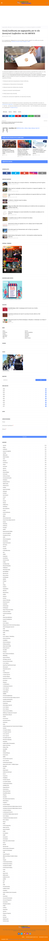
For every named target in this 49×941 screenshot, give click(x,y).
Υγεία (4, 337)
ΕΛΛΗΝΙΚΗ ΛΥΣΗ (24, 785)
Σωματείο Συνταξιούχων (24, 850)
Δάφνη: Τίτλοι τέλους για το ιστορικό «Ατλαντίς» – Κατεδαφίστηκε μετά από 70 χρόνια (26, 182)
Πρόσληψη (24, 506)
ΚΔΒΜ (24, 835)
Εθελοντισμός (24, 483)
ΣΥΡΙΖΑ (24, 514)
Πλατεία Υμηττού (24, 602)
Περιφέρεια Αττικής (24, 535)
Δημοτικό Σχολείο (24, 829)
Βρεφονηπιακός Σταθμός (24, 531)
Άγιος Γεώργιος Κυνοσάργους (24, 653)
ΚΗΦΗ (24, 768)
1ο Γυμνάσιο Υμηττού (24, 731)
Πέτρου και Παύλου (24, 611)
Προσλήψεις (5, 335)
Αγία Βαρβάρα (24, 571)
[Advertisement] (24, 15)
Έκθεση (24, 594)
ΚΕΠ (24, 615)
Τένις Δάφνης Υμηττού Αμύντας (24, 798)
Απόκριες (24, 596)
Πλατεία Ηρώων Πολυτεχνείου (24, 848)
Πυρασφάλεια (24, 588)
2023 (24, 394)
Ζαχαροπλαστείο (24, 787)
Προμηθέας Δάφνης (24, 793)
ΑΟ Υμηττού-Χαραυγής (24, 739)
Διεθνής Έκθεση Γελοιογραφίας (24, 743)
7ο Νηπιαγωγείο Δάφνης (24, 783)
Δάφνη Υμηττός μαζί (24, 645)
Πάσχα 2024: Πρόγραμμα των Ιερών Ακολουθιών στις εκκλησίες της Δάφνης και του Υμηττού (26, 212)
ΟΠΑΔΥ (24, 561)
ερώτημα (24, 917)
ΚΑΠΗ (24, 537)
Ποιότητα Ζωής (24, 560)
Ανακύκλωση (24, 540)
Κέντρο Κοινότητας (24, 638)
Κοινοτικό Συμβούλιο (24, 533)
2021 (24, 398)
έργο (24, 670)
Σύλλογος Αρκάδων (24, 644)
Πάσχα (24, 584)
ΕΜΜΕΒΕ (24, 693)
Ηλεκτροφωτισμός (24, 569)
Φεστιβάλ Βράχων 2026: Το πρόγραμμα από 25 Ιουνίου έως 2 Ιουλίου (23, 308)
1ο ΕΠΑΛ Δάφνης (24, 684)
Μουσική (24, 590)
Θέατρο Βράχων (24, 472)
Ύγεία (24, 871)
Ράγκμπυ (24, 794)
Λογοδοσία (24, 603)
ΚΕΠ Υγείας (24, 544)
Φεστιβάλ (24, 649)
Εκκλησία (26, 336)
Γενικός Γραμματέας (24, 825)
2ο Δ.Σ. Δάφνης (24, 623)
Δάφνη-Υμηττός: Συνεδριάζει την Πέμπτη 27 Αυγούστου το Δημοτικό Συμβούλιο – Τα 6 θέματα (26, 189)
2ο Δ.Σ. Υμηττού (24, 735)
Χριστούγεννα (24, 495)
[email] (42, 173)
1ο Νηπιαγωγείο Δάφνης (24, 861)
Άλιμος (24, 821)
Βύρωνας (24, 470)
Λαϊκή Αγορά (24, 838)
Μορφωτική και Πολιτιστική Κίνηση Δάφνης (24, 624)
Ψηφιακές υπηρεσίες (24, 913)
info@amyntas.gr (13, 107)
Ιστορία (24, 500)
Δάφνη (4, 330)
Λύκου (24, 842)
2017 (24, 406)
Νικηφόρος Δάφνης (24, 903)
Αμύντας (10, 111)
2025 (24, 390)
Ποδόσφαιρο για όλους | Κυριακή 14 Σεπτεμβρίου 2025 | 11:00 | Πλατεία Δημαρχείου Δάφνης (39, 151)
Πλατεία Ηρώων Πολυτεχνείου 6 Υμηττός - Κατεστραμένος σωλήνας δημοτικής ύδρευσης (25, 236)
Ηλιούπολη (24, 523)
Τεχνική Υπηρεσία (24, 854)
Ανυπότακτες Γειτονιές (24, 678)
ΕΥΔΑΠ (24, 831)
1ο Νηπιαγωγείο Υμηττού (24, 686)
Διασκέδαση (24, 558)
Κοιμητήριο (24, 896)
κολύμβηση (24, 777)
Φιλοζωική (24, 525)
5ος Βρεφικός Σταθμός (24, 865)
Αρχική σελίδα (4, 27)
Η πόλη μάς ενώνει (24, 550)
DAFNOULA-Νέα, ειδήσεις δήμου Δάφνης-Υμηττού (27, 128)
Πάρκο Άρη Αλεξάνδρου (24, 617)
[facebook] (7, 173)
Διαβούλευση (24, 691)
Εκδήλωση (24, 449)
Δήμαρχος (24, 491)
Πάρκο (24, 464)
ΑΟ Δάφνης (24, 479)
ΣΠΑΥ (24, 628)
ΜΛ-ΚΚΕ (24, 844)
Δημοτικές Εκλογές (24, 489)
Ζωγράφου (24, 890)
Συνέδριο (24, 907)
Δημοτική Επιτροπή (24, 542)
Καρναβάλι (24, 749)
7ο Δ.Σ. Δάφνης (24, 689)
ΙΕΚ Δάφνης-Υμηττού (24, 659)
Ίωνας (24, 869)
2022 (24, 396)
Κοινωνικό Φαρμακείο (24, 899)
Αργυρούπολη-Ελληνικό (24, 714)
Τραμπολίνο (24, 909)
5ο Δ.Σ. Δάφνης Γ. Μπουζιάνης (24, 636)
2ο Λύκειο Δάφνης (24, 804)
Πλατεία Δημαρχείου (24, 539)
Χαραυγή (24, 621)
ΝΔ (24, 582)
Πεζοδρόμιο (24, 567)
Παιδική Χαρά (24, 605)
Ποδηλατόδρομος (24, 752)
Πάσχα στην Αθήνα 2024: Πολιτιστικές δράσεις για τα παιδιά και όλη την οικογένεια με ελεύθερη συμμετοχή (26, 206)
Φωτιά (24, 773)
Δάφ (24, 880)
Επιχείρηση (24, 556)
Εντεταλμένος (24, 833)
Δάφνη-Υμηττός (24, 827)
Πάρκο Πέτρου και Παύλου (24, 609)
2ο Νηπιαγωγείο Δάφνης (24, 863)
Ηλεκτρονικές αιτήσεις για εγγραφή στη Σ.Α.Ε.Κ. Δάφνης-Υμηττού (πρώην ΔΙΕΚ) (25, 223)
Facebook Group (19, 41)
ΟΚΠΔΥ (24, 529)
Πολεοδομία (24, 703)
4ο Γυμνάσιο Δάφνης (24, 781)
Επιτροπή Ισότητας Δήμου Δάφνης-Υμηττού (24, 697)
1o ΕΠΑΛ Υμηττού (24, 672)
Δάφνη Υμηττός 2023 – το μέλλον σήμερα (24, 764)
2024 (24, 392)
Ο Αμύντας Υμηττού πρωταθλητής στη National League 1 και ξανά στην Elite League (8, 151)
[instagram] (33, 173)
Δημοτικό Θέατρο (24, 657)
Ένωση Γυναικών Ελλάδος (24, 710)
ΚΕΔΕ (24, 894)
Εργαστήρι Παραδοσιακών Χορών (24, 665)
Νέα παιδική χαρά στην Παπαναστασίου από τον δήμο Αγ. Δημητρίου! (23, 229)
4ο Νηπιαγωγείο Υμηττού (24, 812)
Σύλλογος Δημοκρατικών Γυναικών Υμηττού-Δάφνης (24, 726)
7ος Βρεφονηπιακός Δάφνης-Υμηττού (24, 817)
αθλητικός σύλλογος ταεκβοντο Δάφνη (24, 856)
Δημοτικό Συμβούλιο (29, 332)
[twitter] (15, 173)
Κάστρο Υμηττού (24, 647)
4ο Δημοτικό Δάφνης (24, 810)
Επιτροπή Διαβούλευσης (24, 695)
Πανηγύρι (24, 527)
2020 (24, 400)
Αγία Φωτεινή (24, 573)
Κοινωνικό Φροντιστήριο (24, 661)
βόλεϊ (24, 857)
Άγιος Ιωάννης (24, 575)
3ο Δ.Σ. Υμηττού (24, 760)
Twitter (28, 41)
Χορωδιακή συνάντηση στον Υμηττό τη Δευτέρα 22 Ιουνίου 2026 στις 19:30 (24, 313)
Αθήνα (24, 516)
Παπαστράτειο (24, 789)
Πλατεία (24, 546)
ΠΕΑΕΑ (24, 905)
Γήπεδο (24, 716)
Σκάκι (24, 724)
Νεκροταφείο (24, 770)
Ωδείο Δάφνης (24, 800)
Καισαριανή (24, 836)
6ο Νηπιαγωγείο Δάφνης (24, 867)
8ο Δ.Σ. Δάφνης (24, 819)
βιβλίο (24, 756)
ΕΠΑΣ (24, 884)
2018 (24, 404)
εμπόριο (24, 728)
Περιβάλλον (24, 640)
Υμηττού (24, 911)
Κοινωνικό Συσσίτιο (24, 720)
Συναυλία (24, 548)
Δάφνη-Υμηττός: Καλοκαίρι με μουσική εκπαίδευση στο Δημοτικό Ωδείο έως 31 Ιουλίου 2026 (27, 195)
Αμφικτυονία (24, 873)
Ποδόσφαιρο (24, 607)
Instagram (25, 41)
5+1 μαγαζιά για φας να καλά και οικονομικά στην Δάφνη (20, 217)
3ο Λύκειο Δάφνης (24, 676)
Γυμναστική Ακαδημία (24, 613)
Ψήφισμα (24, 682)
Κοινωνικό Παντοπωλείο (24, 898)
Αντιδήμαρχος (24, 577)
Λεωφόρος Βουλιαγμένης (24, 699)
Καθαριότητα (24, 504)
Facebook (13, 41)
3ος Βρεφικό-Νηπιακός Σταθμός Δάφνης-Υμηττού (24, 808)
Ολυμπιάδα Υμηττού (24, 668)
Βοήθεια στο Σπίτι (24, 877)
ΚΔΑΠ (24, 632)
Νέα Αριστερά (24, 846)
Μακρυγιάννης (24, 592)
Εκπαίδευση (5, 332)
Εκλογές (4, 333)
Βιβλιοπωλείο (24, 875)
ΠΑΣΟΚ (24, 554)
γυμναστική (24, 775)
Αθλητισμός (10, 27)
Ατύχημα (24, 581)
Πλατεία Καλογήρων (24, 642)
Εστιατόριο (24, 680)
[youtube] (24, 173)
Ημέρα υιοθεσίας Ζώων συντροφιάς (24, 892)
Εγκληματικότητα (24, 481)
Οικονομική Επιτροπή (24, 477)
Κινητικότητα (24, 718)
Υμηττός (19, 111)
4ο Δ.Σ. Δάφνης (24, 707)
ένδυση (24, 915)
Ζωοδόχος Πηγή (24, 563)
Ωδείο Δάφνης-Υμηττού (24, 705)
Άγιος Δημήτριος (24, 508)
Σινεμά (24, 510)
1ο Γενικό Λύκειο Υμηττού (24, 758)
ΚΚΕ (24, 552)
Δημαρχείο (24, 741)
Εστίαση (24, 598)
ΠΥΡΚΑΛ (24, 453)
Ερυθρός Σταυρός (24, 888)
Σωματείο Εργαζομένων (24, 619)
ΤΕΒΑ (24, 852)
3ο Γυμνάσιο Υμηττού (24, 737)
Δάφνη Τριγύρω (28, 337)
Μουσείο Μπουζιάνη (24, 565)
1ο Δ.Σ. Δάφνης (24, 663)
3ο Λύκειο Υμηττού (24, 779)
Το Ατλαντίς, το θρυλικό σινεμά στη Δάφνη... (17, 200)
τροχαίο (24, 859)
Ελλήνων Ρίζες (24, 747)
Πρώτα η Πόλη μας (24, 600)
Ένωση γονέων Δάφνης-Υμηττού (24, 519)
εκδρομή (24, 651)
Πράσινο (24, 586)
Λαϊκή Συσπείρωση (24, 512)
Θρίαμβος (24, 766)
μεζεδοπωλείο (24, 919)
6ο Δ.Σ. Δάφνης (24, 815)
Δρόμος (24, 521)
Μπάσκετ (14, 111)
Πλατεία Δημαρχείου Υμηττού (24, 626)
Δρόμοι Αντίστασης (24, 745)
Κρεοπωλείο (24, 901)
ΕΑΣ (24, 882)
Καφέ (24, 634)
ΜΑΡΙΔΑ (24, 579)
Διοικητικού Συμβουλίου (7, 104)
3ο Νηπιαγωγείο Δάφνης (24, 762)
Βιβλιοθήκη (24, 655)
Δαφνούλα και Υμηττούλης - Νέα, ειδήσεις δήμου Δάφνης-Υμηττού (20, 939)
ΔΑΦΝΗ (24, 878)
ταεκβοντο (24, 802)
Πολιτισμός (27, 335)
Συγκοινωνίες (24, 754)
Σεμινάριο (24, 796)
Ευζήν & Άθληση (24, 630)
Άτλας (24, 823)
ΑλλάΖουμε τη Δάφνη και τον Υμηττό (24, 712)
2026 (24, 388)
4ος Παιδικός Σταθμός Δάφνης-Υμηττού (24, 814)
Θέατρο (24, 502)
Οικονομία (27, 333)
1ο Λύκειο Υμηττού (24, 674)
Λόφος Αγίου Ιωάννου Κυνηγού (24, 840)
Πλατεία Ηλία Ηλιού (24, 791)
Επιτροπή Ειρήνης (24, 886)
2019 (24, 402)
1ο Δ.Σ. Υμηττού (24, 733)
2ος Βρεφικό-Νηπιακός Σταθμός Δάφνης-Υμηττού (24, 806)
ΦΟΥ (24, 498)
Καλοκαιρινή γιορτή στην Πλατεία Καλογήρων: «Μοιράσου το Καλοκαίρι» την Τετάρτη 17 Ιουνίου (27, 320)
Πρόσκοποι (24, 722)
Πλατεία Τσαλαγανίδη (24, 701)
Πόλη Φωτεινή (24, 485)
